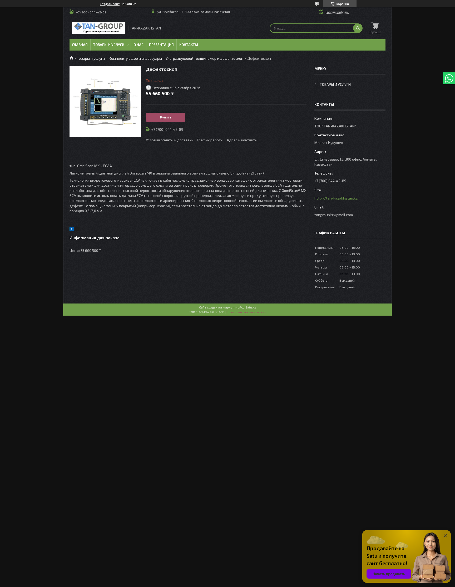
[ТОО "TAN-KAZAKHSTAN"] (98, 28)
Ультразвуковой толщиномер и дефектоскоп (204, 58)
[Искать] (358, 28)
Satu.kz (250, 307)
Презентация (161, 45)
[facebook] (72, 229)
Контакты (188, 45)
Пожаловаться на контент (246, 312)
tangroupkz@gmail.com (333, 214)
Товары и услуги (108, 45)
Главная (80, 45)
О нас (138, 45)
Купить (165, 117)
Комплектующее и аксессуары (135, 58)
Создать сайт (110, 4)
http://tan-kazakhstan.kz (336, 198)
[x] (77, 229)
